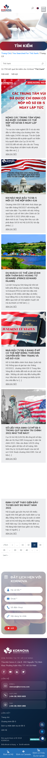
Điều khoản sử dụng (8, 744)
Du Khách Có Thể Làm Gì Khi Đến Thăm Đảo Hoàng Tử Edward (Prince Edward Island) (23, 277)
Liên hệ (4, 730)
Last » (5, 555)
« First (5, 545)
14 (40, 545)
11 (23, 545)
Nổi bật (14, 74)
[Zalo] (42, 738)
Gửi (12, 628)
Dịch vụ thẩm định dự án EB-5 (13, 726)
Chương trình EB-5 (8, 721)
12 (28, 545)
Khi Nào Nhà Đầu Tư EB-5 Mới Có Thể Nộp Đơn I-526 (21, 199)
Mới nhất (5, 74)
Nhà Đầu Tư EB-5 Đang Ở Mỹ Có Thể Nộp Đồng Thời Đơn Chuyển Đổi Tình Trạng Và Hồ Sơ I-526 (23, 354)
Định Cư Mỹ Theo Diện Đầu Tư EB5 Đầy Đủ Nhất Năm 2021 (22, 505)
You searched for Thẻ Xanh (25, 53)
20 (15, 550)
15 (4, 550)
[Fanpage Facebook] (42, 731)
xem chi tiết (11, 154)
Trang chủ (6, 53)
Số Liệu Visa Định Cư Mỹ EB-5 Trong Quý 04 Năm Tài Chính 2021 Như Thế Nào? (23, 430)
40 (27, 550)
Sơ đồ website (24, 744)
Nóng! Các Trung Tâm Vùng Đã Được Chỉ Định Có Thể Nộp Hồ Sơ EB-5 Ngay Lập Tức (23, 121)
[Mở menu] (43, 9)
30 (21, 550)
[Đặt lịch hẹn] (42, 724)
